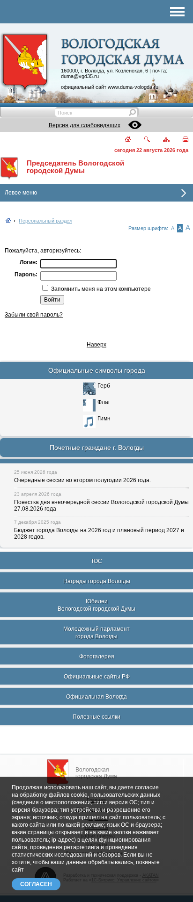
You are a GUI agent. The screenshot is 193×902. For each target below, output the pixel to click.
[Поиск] (141, 140)
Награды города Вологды (96, 581)
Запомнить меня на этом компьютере (100, 289)
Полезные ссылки (96, 717)
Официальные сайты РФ (97, 676)
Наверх (96, 344)
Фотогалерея (96, 656)
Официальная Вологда (96, 696)
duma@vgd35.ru (80, 76)
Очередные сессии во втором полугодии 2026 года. (82, 480)
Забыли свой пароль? (34, 314)
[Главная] (122, 140)
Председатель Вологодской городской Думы (75, 166)
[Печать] (180, 140)
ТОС (96, 561)
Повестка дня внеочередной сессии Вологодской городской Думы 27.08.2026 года (101, 505)
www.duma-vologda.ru (133, 87)
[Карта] (161, 140)
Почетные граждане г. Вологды (97, 447)
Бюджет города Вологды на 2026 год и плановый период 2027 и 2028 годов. (99, 533)
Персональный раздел (45, 221)
